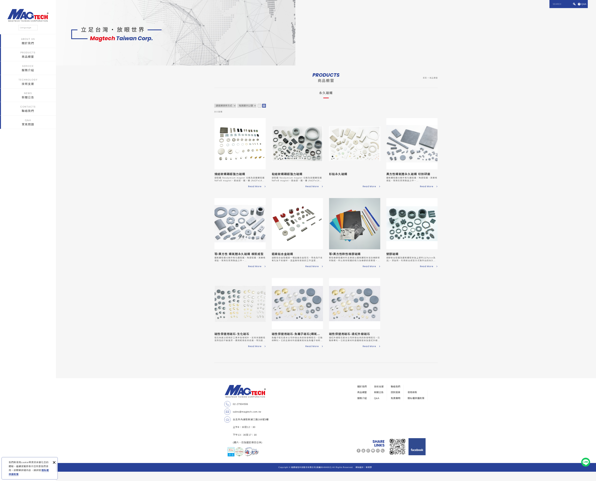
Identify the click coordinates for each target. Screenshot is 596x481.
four (264, 106)
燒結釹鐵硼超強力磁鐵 (240, 153)
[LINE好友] (373, 451)
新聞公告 (28, 95)
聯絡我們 (28, 109)
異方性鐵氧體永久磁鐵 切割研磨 (412, 153)
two (259, 106)
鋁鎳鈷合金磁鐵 (297, 233)
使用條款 (412, 392)
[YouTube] (363, 451)
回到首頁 (395, 392)
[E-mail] (378, 451)
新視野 (369, 467)
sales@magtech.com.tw (247, 411)
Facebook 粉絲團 (417, 446)
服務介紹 (28, 68)
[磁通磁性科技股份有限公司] (28, 15)
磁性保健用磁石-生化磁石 (240, 313)
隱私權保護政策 (416, 398)
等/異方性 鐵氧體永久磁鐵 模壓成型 (240, 233)
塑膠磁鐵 (412, 233)
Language (25, 27)
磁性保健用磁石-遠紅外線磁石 (354, 313)
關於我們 (28, 41)
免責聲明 (395, 398)
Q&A (376, 398)
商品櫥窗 (28, 54)
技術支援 (28, 82)
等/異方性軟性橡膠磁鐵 (354, 233)
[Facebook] (359, 451)
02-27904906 (240, 404)
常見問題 (28, 122)
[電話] (383, 451)
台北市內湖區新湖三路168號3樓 (251, 419)
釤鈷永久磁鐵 (354, 153)
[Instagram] (368, 451)
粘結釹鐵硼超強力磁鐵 (297, 153)
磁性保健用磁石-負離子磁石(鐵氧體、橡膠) (297, 313)
